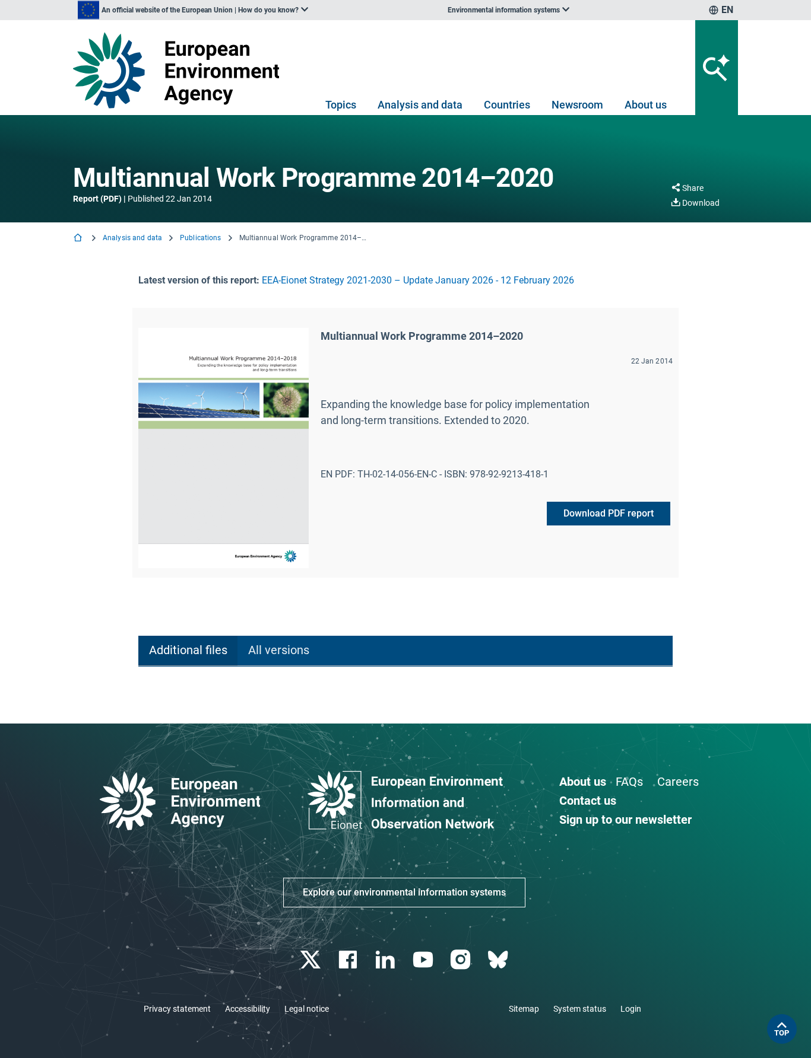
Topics (340, 104)
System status (579, 1009)
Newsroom (577, 104)
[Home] (79, 238)
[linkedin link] (387, 960)
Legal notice (306, 1009)
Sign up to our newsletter (625, 819)
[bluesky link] (499, 960)
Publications (200, 238)
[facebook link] (349, 960)
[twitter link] (311, 960)
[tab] (187, 651)
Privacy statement (177, 1009)
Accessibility (247, 1009)
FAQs (629, 782)
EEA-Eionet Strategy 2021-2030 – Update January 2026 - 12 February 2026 (418, 280)
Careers (678, 782)
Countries (507, 104)
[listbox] (193, 10)
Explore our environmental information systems (404, 892)
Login (630, 1009)
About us (646, 104)
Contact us (587, 801)
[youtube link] (424, 960)
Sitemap (524, 1009)
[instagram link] (461, 960)
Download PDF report (608, 513)
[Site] (181, 70)
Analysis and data (420, 104)
